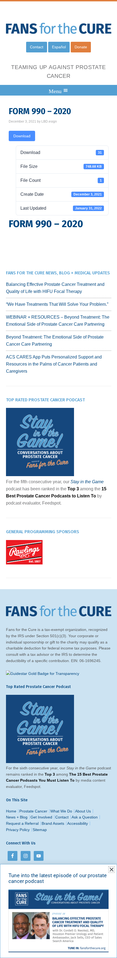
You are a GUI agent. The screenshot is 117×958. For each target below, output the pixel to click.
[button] (111, 869)
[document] (58, 479)
